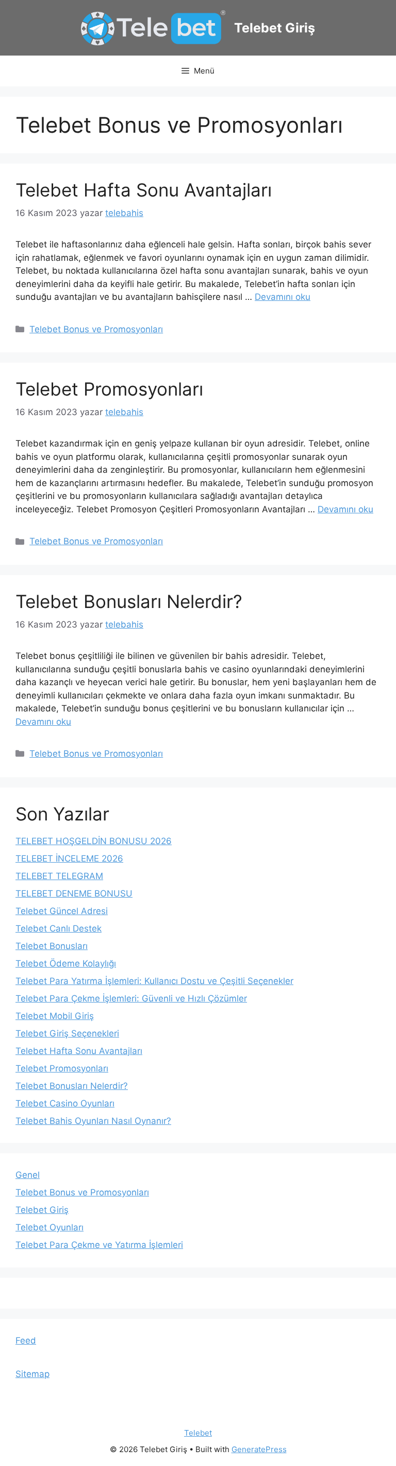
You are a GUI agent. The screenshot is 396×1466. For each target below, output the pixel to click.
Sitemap (32, 1374)
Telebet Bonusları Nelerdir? (128, 601)
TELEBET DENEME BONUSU (74, 893)
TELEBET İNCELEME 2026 (69, 858)
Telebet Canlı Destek (58, 928)
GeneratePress (259, 1449)
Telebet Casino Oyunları (64, 1103)
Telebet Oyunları (49, 1227)
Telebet (198, 1433)
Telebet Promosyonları (109, 389)
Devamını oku (282, 297)
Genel (27, 1175)
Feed (25, 1340)
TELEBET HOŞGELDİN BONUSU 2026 (93, 841)
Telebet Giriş (274, 27)
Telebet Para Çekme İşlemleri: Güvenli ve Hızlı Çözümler (131, 998)
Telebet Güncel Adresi (61, 911)
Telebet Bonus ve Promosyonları (96, 329)
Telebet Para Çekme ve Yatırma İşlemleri (99, 1245)
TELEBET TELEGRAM (59, 876)
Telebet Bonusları (51, 946)
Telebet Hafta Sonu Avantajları (143, 190)
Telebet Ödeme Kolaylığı (65, 963)
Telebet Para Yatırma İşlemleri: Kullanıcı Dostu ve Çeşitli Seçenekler (154, 981)
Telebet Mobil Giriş (54, 1016)
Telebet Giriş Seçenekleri (67, 1033)
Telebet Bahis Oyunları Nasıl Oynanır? (93, 1121)
